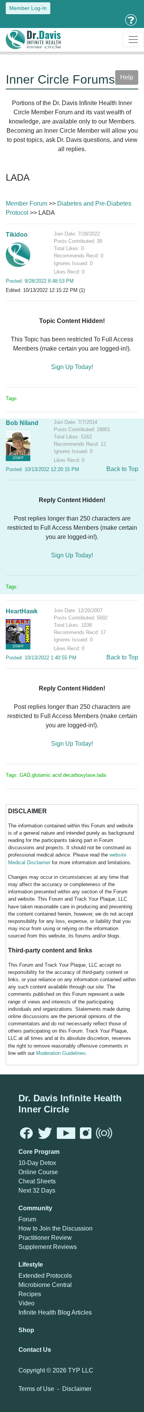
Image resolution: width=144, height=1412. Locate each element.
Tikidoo (17, 234)
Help (126, 77)
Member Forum (26, 203)
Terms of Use (36, 1389)
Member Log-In (28, 8)
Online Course (38, 1172)
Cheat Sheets (37, 1181)
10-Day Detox (37, 1163)
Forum (27, 1219)
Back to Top (122, 469)
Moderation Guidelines (61, 1053)
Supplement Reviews (47, 1247)
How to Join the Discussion (55, 1228)
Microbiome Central (45, 1285)
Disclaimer (76, 1389)
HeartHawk (22, 611)
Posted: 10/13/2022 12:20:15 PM (42, 469)
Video (26, 1303)
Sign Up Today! (72, 367)
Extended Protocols (45, 1275)
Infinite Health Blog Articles (55, 1312)
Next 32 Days (36, 1190)
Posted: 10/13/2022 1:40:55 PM (41, 658)
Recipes (29, 1294)
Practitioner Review (45, 1237)
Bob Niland (22, 423)
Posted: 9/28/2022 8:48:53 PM (40, 281)
